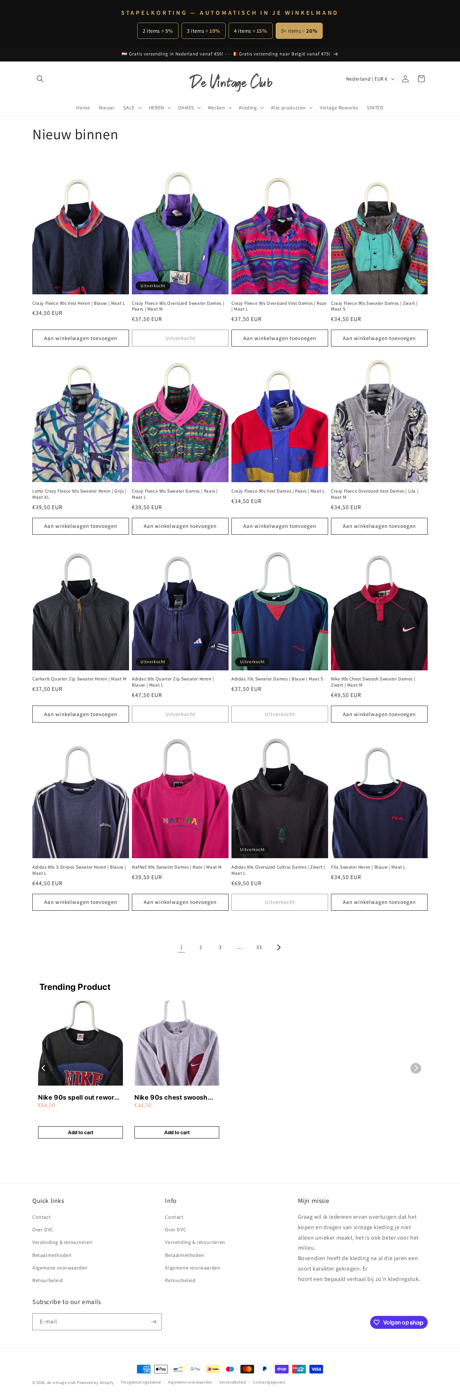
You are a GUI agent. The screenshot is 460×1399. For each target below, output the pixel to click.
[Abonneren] (153, 1321)
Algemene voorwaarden (60, 1267)
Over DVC (43, 1229)
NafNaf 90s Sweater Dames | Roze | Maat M (177, 867)
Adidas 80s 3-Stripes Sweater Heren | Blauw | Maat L (79, 870)
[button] (40, 79)
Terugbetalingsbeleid (141, 1382)
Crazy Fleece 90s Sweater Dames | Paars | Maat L (175, 494)
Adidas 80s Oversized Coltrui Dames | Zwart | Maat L (278, 870)
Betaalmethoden (52, 1255)
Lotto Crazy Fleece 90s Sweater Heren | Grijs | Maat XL (79, 494)
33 (259, 947)
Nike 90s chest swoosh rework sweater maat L (171, 1098)
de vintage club (61, 1382)
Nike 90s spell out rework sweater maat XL (78, 1098)
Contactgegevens (269, 1382)
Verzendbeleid (233, 1382)
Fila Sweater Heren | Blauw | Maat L (368, 867)
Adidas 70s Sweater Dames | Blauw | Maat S (277, 679)
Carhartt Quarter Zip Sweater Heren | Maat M (79, 679)
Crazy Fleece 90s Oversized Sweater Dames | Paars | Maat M (178, 306)
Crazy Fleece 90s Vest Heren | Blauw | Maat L (78, 303)
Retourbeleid (47, 1280)
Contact (41, 1217)
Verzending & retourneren (62, 1242)
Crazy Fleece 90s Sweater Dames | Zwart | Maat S (374, 306)
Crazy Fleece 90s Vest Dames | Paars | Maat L (278, 491)
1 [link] (181, 947)
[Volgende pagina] (278, 947)
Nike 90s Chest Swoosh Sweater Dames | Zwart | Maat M (373, 682)
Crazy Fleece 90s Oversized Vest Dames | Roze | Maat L (278, 306)
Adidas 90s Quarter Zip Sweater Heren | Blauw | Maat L (173, 682)
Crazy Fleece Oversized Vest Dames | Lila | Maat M (374, 494)
